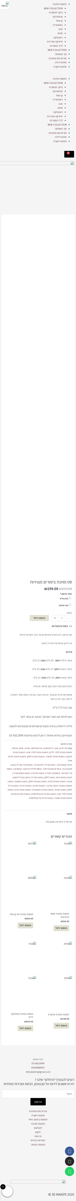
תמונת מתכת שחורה (63, 798)
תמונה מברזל (37, 777)
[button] (38, 75)
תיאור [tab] (69, 813)
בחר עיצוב (66, 593)
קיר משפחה (61, 54)
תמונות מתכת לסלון (35, 756)
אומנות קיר (61, 764)
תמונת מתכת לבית (23, 789)
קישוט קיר (17, 768)
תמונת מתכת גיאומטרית (42, 789)
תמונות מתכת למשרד (55, 756)
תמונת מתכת (60, 789)
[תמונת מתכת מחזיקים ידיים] (20, 975)
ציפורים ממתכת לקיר (52, 768)
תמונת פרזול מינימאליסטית (41, 798)
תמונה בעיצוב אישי (64, 777)
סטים (60, 33)
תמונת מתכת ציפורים (20, 793)
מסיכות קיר (39, 764)
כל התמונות (48, 748)
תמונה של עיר (52, 785)
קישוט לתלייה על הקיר (32, 768)
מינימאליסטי (36, 748)
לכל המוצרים (56, 45)
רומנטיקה (58, 37)
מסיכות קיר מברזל (25, 764)
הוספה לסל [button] (25, 1028)
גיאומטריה (58, 25)
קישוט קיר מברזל (52, 773)
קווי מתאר (63, 605)
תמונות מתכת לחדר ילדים (60, 752)
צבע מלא (64, 598)
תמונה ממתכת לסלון (38, 781)
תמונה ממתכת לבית (56, 781)
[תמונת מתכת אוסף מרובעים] (56, 874)
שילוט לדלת (61, 62)
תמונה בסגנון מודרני (21, 773)
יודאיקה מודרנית (55, 41)
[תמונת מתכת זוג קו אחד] (20, 874)
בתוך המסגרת (56, 12)
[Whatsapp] (69, 1171)
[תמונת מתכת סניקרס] (56, 975)
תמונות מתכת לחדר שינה (37, 752)
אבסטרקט (58, 16)
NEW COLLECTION (53, 8)
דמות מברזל (50, 764)
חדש (62, 748)
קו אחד (59, 20)
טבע (60, 29)
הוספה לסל (39, 618)
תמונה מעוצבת (20, 781)
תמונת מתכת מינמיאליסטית (43, 793)
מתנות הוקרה (60, 66)
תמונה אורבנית (37, 773)
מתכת (27, 748)
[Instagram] (69, 1161)
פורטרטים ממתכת (58, 58)
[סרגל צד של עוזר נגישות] (4, 4)
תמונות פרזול (26, 785)
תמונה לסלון (49, 777)
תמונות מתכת (60, 4)
